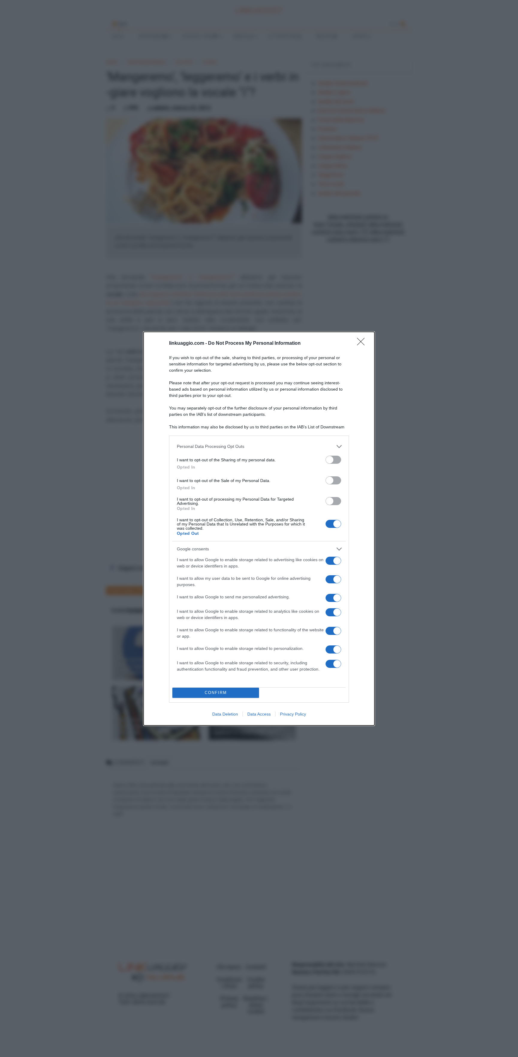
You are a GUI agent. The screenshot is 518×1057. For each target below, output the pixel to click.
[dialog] (259, 528)
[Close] (362, 343)
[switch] (333, 460)
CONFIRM (216, 692)
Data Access (259, 714)
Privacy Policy (293, 714)
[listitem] (259, 446)
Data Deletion (225, 714)
